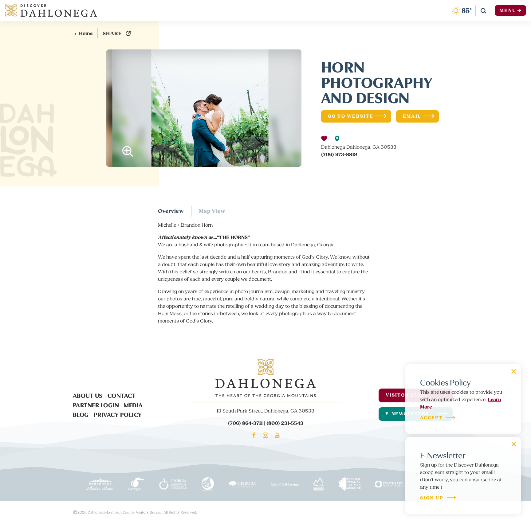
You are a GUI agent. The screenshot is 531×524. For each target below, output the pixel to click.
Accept (431, 418)
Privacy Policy (118, 414)
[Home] (51, 10)
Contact (122, 395)
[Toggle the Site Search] (483, 10)
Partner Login (96, 404)
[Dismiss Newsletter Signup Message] (513, 444)
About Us (88, 395)
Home (85, 33)
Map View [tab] (212, 211)
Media (133, 404)
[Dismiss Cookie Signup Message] (513, 371)
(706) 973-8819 (339, 154)
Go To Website (350, 116)
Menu (508, 11)
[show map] (337, 138)
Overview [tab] (171, 211)
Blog (81, 414)
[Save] (324, 138)
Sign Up (431, 498)
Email (412, 116)
